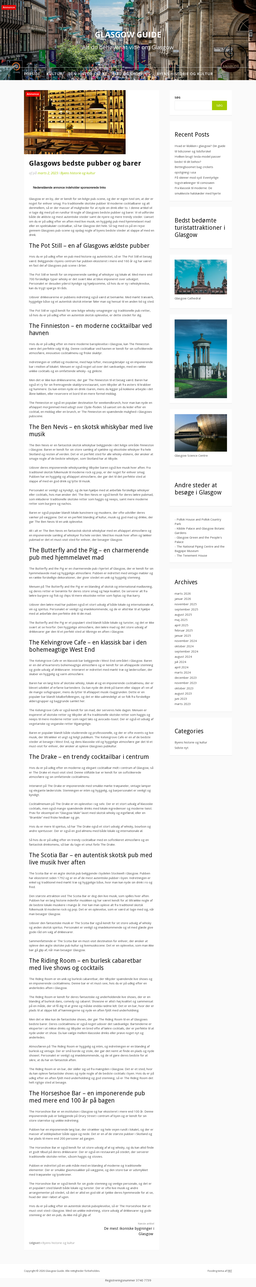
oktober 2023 (184, 688)
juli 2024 (180, 662)
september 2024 (186, 651)
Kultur (54, 73)
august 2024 (183, 657)
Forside (32, 73)
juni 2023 (181, 699)
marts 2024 (183, 672)
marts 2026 (183, 593)
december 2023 (186, 678)
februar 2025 (184, 630)
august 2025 (183, 614)
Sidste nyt (181, 748)
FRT (230, 1271)
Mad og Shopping (132, 73)
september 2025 (186, 609)
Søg (177, 97)
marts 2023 (183, 704)
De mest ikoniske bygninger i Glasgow (129, 1229)
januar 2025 (183, 635)
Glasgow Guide (128, 34)
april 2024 (181, 667)
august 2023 (183, 693)
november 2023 (186, 683)
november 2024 (186, 641)
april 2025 (181, 625)
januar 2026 (183, 599)
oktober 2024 (184, 646)
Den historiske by (87, 73)
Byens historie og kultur (185, 73)
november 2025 (186, 604)
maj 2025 (181, 620)
